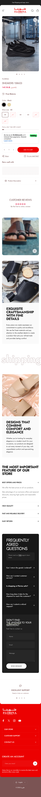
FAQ (20, 555)
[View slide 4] (24, 698)
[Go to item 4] (24, 74)
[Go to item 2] (21, 74)
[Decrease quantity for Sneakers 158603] (4, 149)
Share (7, 156)
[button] (35, 251)
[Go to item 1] (19, 74)
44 (36, 115)
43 (28, 115)
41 (13, 115)
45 (5, 121)
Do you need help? (33, 156)
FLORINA (5, 79)
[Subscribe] (35, 763)
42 (20, 115)
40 (5, 115)
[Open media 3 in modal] (35, 20)
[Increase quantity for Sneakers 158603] (13, 149)
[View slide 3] (21, 698)
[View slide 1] (16, 698)
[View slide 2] (19, 698)
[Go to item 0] (16, 74)
